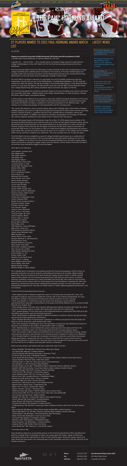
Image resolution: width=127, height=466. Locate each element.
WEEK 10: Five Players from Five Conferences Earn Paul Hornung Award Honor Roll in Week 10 (103, 99)
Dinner (77, 2)
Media (54, 2)
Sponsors (69, 2)
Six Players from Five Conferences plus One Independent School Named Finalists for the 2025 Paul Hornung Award (104, 86)
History (60, 2)
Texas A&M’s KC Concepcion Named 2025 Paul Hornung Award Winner (103, 74)
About (25, 2)
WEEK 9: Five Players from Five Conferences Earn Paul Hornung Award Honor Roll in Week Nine (103, 109)
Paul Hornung (34, 2)
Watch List (46, 2)
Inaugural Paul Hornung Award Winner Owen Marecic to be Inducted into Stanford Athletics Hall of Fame (104, 62)
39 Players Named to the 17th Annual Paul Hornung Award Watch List (104, 52)
